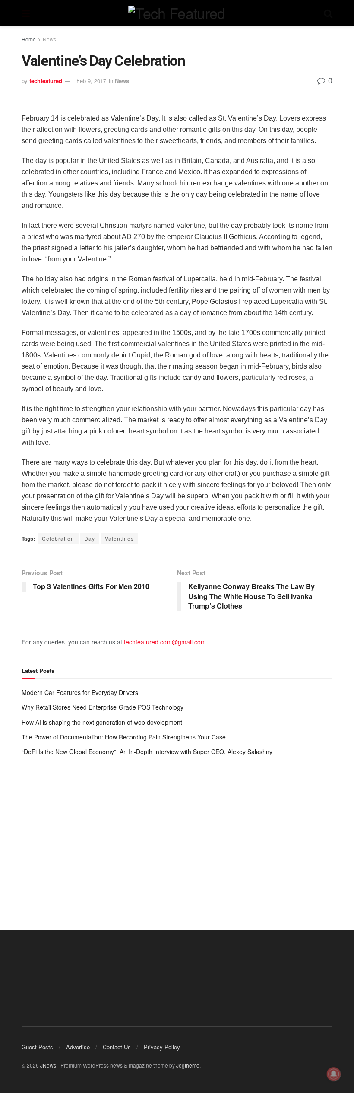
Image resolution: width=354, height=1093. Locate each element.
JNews (48, 1065)
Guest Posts (37, 1047)
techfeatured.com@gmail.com (165, 641)
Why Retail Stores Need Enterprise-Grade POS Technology (102, 707)
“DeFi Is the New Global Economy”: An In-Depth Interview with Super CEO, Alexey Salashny (147, 751)
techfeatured (45, 80)
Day (89, 538)
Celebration (58, 538)
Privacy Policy (162, 1047)
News (49, 39)
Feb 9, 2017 (91, 80)
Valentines (119, 538)
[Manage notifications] (334, 1074)
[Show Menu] (26, 13)
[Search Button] (328, 13)
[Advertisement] (177, 834)
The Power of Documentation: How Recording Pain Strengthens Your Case (124, 737)
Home (29, 39)
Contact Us (117, 1047)
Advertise (78, 1047)
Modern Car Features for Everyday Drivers (80, 692)
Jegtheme (187, 1065)
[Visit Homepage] (176, 13)
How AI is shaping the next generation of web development (102, 722)
